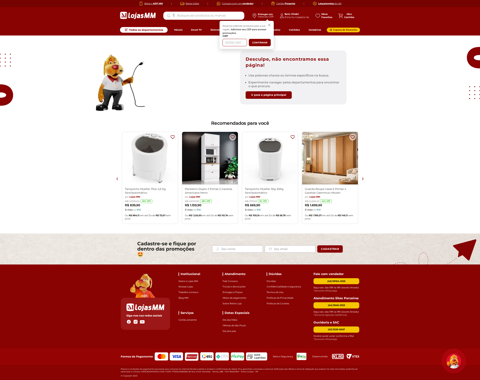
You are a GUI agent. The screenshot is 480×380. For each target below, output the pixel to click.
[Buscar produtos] (169, 15)
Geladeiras (315, 29)
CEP (225, 36)
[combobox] (203, 16)
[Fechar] (269, 25)
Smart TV (196, 29)
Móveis (178, 29)
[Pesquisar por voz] (173, 15)
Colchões (294, 29)
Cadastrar (330, 249)
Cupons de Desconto (345, 29)
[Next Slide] (363, 179)
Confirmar (259, 42)
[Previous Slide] (117, 179)
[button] (336, 305)
